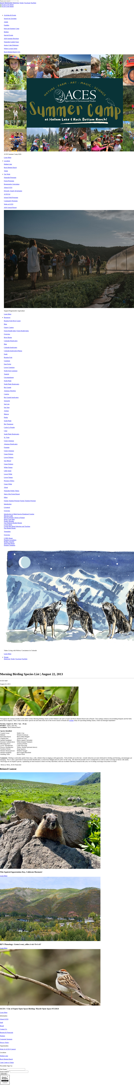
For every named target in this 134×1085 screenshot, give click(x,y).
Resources (7, 317)
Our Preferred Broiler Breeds (13, 523)
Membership (8, 3)
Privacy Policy (4, 1042)
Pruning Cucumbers (10, 540)
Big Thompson (8, 424)
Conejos (6, 394)
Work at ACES (8, 204)
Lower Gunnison (9, 367)
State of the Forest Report (12, 494)
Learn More (7, 157)
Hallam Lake (8, 164)
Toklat (6, 171)
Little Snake (7, 471)
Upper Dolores (8, 464)
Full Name (3, 1069)
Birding (6, 32)
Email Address (5, 1071)
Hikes (6, 497)
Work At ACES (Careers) (8, 1049)
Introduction (7, 504)
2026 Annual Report (10, 207)
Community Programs (11, 201)
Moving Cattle (8, 516)
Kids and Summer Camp (11, 28)
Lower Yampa (8, 477)
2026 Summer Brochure (11, 38)
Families (6, 25)
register (71, 720)
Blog (5, 324)
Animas (6, 411)
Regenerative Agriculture (11, 184)
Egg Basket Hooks (10, 528)
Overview (7, 511)
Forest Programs (9, 181)
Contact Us (3, 1029)
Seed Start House (9, 543)
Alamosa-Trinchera (10, 391)
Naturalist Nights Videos (11, 491)
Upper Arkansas (9, 451)
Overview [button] (7, 334)
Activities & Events (10, 15)
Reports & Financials (6, 1032)
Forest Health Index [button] (23, 331)
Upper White (8, 484)
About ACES (8, 187)
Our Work (7, 174)
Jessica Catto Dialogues (11, 45)
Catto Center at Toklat (7, 1062)
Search (2, 3)
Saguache (7, 401)
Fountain (6, 447)
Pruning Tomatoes (9, 545)
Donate (6, 657)
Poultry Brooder (9, 521)
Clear (5, 431)
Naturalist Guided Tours (11, 42)
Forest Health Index (10, 331)
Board (2, 1026)
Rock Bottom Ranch (10, 167)
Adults (6, 22)
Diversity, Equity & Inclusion (13, 191)
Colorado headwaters (10, 347)
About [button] (6, 487)
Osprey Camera (9, 327)
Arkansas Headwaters (10, 444)
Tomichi (6, 374)
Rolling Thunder (9, 542)
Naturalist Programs (10, 177)
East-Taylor (7, 364)
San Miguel (7, 461)
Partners (2, 1036)
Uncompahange (9, 377)
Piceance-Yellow (9, 481)
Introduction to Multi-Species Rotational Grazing (19, 514)
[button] (10, 341)
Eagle (5, 354)
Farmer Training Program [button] (28, 501)
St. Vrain (6, 437)
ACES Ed (7, 194)
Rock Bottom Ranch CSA (12, 52)
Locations (7, 161)
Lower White (8, 474)
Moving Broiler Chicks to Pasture (14, 517)
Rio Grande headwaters (11, 397)
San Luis (6, 404)
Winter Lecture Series (10, 48)
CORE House (8, 538)
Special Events (8, 35)
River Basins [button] (8, 337)
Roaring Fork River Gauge (12, 321)
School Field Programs (11, 197)
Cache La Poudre (9, 427)
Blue (5, 344)
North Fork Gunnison (10, 371)
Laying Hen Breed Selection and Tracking (17, 526)
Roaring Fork (8, 357)
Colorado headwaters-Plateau (13, 351)
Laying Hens (8, 524)
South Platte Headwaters (11, 434)
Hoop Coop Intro (9, 519)
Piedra (6, 417)
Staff (1, 1022)
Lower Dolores (8, 457)
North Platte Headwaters (11, 384)
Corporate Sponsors (6, 1039)
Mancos (6, 414)
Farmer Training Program (12, 501)
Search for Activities (10, 18)
